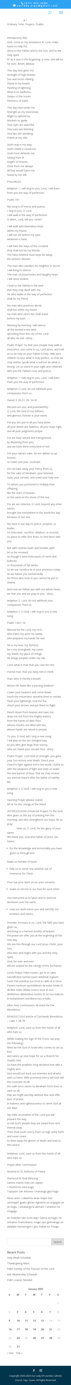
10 (18, 1320)
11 (26, 1320)
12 (34, 1320)
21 (50, 1329)
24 (18, 1338)
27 (42, 1338)
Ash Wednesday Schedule (22, 1274)
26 (34, 1338)
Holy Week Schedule (19, 1257)
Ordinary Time (15, 24)
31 (18, 1346)
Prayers (29, 24)
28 (50, 1338)
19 (34, 1329)
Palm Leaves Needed (19, 1280)
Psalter (40, 24)
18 (26, 1329)
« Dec (10, 1353)
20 (42, 1329)
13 (42, 1320)
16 (10, 1329)
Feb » (19, 1353)
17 (18, 1329)
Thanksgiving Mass (18, 1263)
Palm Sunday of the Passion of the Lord (30, 1268)
